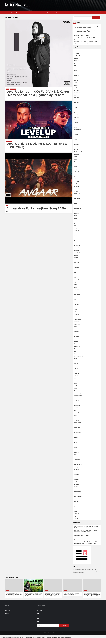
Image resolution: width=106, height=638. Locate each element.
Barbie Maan (76, 114)
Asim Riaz (76, 105)
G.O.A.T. (75, 183)
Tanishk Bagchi (77, 471)
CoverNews (57, 632)
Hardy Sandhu (77, 201)
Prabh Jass (76, 368)
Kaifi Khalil (76, 257)
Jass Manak (76, 235)
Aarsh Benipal (77, 55)
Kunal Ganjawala (77, 292)
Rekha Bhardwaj (77, 393)
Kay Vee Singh (77, 274)
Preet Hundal (76, 370)
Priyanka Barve (77, 373)
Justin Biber (76, 250)
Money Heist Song (78, 319)
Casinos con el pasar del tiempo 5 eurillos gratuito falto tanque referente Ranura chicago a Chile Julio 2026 (85, 42)
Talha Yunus (76, 469)
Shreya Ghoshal (77, 427)
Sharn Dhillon (76, 420)
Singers (60, 12)
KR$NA (75, 284)
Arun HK (75, 100)
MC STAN (76, 311)
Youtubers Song (77, 513)
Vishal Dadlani (77, 498)
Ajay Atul (76, 63)
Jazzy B (75, 237)
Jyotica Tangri (77, 252)
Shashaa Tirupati (77, 422)
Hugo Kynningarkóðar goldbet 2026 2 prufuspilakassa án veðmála (86, 38)
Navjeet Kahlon (77, 324)
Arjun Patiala (76, 90)
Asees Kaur (76, 102)
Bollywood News (77, 129)
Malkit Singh (76, 304)
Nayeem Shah (76, 331)
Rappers (75, 388)
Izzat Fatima (76, 225)
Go (36, 12)
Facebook (7, 607)
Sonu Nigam (76, 452)
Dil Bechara (76, 154)
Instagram (7, 610)
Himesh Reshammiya (78, 210)
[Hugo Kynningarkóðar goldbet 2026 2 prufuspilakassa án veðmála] (72, 585)
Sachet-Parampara (78, 407)
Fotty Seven (76, 181)
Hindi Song (76, 218)
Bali (74, 112)
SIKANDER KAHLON (78, 434)
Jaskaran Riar (76, 230)
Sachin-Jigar (76, 410)
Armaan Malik (77, 92)
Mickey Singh (76, 314)
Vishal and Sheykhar (78, 496)
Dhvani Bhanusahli (78, 151)
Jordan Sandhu (77, 245)
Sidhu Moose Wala (78, 432)
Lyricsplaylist (15, 4)
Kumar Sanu (76, 289)
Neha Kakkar (76, 336)
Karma (75, 272)
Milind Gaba (76, 316)
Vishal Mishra (76, 503)
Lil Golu (75, 297)
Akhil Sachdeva (77, 68)
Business (75, 137)
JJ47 (75, 240)
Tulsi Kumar (76, 484)
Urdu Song (76, 489)
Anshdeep (76, 85)
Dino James (76, 159)
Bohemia (75, 127)
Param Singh (76, 361)
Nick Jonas (76, 343)
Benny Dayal (76, 117)
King (75, 282)
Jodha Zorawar (77, 242)
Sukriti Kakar (76, 462)
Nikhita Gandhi (77, 346)
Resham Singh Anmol (78, 395)
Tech (75, 476)
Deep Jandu (76, 144)
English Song (76, 173)
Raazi (75, 378)
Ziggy (75, 516)
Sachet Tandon (77, 405)
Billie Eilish (76, 122)
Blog (11, 12)
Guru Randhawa (77, 196)
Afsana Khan (76, 60)
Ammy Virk (76, 80)
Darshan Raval (77, 141)
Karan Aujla (76, 265)
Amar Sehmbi (76, 75)
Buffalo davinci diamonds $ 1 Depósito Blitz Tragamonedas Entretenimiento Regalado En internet (86, 30)
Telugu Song (76, 479)
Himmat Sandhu (77, 213)
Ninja (75, 351)
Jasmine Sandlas (77, 233)
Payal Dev (76, 363)
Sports (75, 454)
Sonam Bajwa (76, 449)
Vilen (75, 494)
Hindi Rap (76, 215)
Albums (75, 70)
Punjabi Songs (77, 375)
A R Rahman (76, 53)
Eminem (75, 166)
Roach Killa (76, 398)
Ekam (75, 164)
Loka (75, 299)
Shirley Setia (76, 425)
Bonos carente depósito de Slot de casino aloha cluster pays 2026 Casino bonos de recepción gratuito (86, 27)
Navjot (75, 326)
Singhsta (75, 444)
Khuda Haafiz (76, 279)
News (75, 338)
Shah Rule (76, 417)
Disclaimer (31, 12)
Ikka (11, 141)
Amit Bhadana (77, 77)
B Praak (75, 107)
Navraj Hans (76, 329)
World (75, 506)
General (8, 141)
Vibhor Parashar (77, 491)
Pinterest (7, 613)
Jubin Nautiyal (77, 247)
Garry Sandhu (77, 186)
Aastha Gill (76, 58)
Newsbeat (76, 341)
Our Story (45, 12)
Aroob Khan (76, 95)
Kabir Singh (76, 255)
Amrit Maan (76, 82)
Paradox (75, 358)
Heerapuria (76, 205)
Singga (75, 442)
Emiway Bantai (77, 169)
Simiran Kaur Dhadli (78, 439)
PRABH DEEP (76, 366)
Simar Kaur (76, 437)
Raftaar (75, 380)
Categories (16, 12)
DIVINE (75, 161)
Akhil (75, 65)
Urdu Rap (76, 486)
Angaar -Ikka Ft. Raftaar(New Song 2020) (36, 208)
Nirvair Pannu (76, 353)
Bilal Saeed (76, 119)
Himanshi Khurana (77, 208)
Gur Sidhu (76, 191)
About (6, 12)
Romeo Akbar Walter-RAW (79, 402)
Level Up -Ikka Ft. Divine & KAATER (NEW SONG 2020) (36, 145)
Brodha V (76, 132)
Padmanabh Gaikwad (78, 356)
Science (75, 415)
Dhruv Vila (76, 149)
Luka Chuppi (76, 302)
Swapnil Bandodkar (78, 464)
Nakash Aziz (76, 321)
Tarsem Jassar (77, 474)
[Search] (100, 12)
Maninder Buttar (77, 306)
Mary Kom (76, 309)
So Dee (75, 447)
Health (75, 203)
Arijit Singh (76, 87)
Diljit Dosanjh (76, 156)
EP (74, 176)
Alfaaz (75, 73)
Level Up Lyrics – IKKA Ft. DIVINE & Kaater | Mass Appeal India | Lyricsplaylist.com (37, 93)
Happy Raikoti (77, 198)
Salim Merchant (77, 412)
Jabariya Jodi (76, 228)
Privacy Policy (53, 12)
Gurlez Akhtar (77, 193)
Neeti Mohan (76, 334)
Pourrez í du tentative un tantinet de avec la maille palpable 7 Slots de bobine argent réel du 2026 (87, 34)
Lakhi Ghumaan (77, 294)
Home (39, 12)
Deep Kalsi (76, 146)
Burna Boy (76, 134)
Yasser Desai (76, 508)
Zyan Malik (76, 518)
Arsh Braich (76, 97)
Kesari (75, 277)
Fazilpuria (76, 178)
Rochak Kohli (76, 400)
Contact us (23, 12)
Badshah (75, 109)
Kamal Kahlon (76, 260)
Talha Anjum (76, 466)
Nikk (75, 348)
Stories (75, 457)
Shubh (75, 430)
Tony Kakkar (76, 481)
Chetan (75, 139)
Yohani (75, 511)
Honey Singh (76, 220)
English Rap (76, 171)
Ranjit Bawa (76, 385)
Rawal (75, 390)
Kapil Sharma (76, 262)
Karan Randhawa (77, 269)
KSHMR (75, 287)
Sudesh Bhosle (77, 459)
